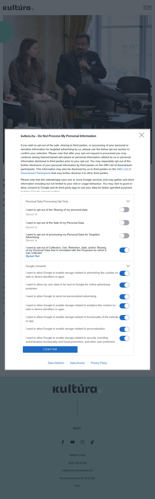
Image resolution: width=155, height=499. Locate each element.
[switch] (124, 209)
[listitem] (77, 201)
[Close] (142, 136)
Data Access (77, 362)
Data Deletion (56, 362)
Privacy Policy (99, 362)
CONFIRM (50, 349)
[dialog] (77, 249)
